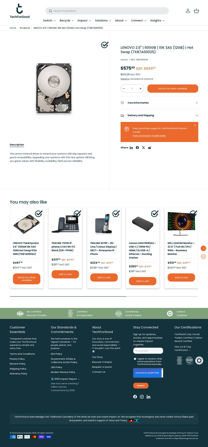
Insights (155, 20)
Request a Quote (102, 366)
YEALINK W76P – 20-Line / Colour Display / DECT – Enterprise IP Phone (103, 248)
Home (13, 28)
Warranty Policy (18, 373)
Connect (137, 20)
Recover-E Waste (102, 362)
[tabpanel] (54, 160)
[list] (54, 86)
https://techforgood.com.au (186, 438)
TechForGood (17, 433)
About (119, 20)
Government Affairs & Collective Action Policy (64, 360)
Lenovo (124, 59)
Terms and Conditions (22, 353)
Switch (47, 20)
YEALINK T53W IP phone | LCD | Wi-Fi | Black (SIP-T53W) (63, 246)
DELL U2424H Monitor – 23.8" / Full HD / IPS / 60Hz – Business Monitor (181, 248)
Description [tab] (17, 144)
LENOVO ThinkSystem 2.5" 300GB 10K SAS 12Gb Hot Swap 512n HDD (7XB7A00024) (26, 248)
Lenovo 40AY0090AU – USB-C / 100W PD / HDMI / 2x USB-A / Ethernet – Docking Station (142, 250)
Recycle (65, 20)
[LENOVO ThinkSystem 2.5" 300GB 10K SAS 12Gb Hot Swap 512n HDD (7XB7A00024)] (26, 224)
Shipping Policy (18, 368)
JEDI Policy (56, 367)
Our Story (97, 357)
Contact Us (98, 371)
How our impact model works (149, 135)
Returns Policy (17, 363)
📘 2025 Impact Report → (65, 378)
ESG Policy (56, 353)
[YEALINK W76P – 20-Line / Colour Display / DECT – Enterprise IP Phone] (104, 224)
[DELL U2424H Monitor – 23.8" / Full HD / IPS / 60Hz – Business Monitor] (181, 224)
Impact (83, 20)
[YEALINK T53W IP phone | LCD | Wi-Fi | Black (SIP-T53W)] (65, 224)
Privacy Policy (17, 358)
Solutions (101, 20)
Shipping (125, 79)
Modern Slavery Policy (63, 372)
